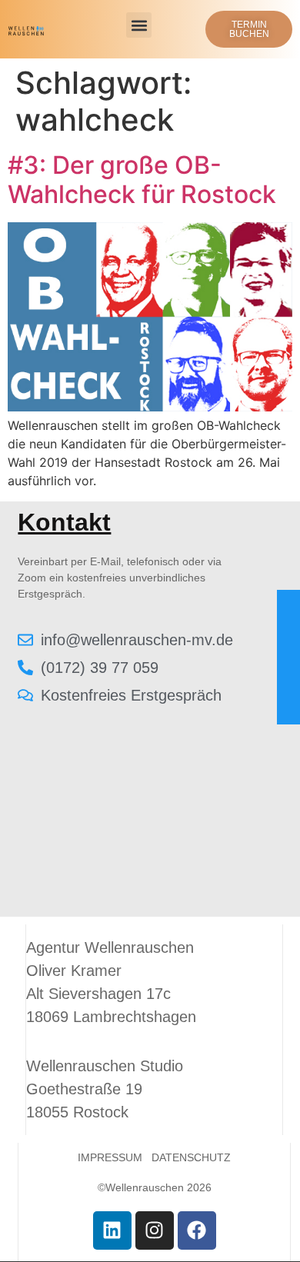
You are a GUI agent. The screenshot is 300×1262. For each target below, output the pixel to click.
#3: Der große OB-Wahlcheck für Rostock (142, 179)
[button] (139, 25)
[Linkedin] (112, 1230)
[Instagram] (154, 1230)
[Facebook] (197, 1230)
